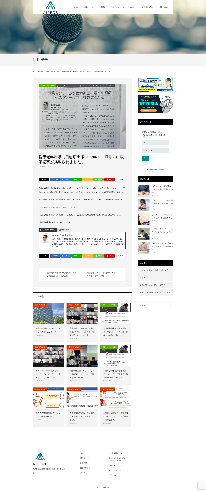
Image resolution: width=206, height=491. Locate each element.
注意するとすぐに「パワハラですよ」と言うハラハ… (162, 246)
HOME (75, 7)
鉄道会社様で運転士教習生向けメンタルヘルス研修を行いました (82, 416)
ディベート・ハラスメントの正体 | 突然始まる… (162, 216)
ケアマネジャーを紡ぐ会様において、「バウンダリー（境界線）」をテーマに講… (48, 374)
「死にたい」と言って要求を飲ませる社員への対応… (162, 203)
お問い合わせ (163, 7)
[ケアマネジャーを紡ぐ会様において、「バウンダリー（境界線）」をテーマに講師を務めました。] (48, 356)
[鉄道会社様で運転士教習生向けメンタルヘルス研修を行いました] (82, 398)
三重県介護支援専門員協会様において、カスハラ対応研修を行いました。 (115, 416)
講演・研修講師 (40, 305)
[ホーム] (33, 72)
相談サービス (89, 7)
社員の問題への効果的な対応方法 (152, 285)
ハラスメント (145, 278)
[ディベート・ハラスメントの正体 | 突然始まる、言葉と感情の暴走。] (143, 219)
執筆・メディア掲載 (54, 166)
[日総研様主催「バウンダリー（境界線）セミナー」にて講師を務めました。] (82, 356)
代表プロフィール (117, 7)
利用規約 (111, 465)
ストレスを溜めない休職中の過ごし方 (154, 270)
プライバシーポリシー (116, 470)
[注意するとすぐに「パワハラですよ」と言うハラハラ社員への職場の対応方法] (143, 248)
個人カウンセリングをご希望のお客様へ (116, 459)
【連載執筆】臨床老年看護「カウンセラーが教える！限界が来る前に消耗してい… (115, 331)
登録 (145, 158)
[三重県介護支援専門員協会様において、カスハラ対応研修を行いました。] (115, 398)
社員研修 (102, 7)
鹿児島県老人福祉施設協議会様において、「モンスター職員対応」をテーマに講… (82, 331)
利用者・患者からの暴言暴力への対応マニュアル (57, 207)
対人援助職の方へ (146, 7)
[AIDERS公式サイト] (50, 7)
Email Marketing (151, 169)
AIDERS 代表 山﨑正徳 (62, 235)
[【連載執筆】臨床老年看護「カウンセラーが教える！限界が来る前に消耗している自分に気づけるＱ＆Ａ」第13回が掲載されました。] (115, 356)
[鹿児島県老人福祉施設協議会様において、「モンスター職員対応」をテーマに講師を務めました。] (82, 313)
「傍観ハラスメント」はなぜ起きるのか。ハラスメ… (162, 232)
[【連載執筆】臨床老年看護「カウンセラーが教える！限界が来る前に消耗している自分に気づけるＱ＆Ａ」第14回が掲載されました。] (115, 313)
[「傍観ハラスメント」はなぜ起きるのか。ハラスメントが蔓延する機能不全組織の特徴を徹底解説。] (143, 234)
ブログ (131, 7)
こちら (64, 222)
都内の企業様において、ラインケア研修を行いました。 (48, 330)
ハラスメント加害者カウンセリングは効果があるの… (162, 189)
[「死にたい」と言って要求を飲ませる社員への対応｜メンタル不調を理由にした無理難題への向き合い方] (143, 205)
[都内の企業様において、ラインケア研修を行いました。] (48, 313)
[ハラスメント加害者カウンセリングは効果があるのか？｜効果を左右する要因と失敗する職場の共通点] (143, 191)
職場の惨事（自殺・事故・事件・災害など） (155, 294)
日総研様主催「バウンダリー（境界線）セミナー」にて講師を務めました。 (82, 374)
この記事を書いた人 (49, 230)
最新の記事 (65, 230)
